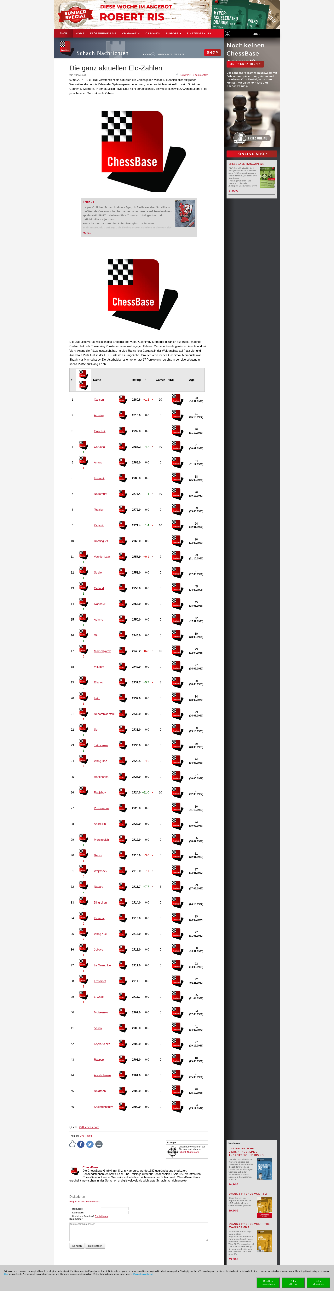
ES (179, 54)
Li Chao (99, 996)
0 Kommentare (200, 75)
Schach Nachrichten (102, 53)
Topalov (99, 509)
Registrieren (101, 1216)
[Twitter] (90, 1144)
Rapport (99, 1059)
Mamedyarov (102, 651)
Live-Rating (86, 1136)
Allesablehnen (293, 1282)
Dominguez (101, 541)
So (95, 729)
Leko (97, 698)
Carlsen (99, 399)
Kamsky (99, 918)
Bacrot (98, 855)
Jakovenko (101, 745)
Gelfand (99, 588)
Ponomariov (101, 808)
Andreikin (100, 823)
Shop (63, 33)
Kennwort (77, 1212)
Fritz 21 (88, 202)
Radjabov (100, 792)
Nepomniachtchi (104, 714)
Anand (98, 462)
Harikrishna (101, 776)
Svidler (98, 572)
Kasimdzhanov (103, 1106)
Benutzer (77, 1208)
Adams (98, 619)
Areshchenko (102, 1075)
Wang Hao (100, 761)
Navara (98, 886)
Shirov (98, 1028)
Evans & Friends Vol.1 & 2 (247, 1193)
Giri (96, 635)
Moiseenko (101, 1012)
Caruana (99, 446)
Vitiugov (99, 666)
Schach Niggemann (189, 1152)
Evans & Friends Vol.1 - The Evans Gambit (249, 1225)
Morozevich (101, 839)
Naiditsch (100, 1091)
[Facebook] (81, 1144)
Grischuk (100, 431)
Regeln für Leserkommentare (84, 1201)
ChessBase (90, 1167)
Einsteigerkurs (199, 33)
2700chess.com (89, 1127)
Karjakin (99, 525)
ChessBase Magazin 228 (246, 164)
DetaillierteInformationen (268, 1282)
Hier (6, 1274)
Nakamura (100, 493)
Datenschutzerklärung (143, 1274)
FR (183, 54)
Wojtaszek (100, 871)
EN (175, 54)
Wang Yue (100, 933)
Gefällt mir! (185, 75)
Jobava (98, 949)
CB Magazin (131, 33)
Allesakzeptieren (318, 1282)
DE (171, 54)
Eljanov (98, 682)
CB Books (153, 33)
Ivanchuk (100, 603)
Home (80, 33)
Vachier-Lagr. (102, 556)
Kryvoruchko (102, 1044)
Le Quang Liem (103, 965)
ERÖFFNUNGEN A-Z (103, 33)
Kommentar (76, 1219)
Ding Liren (100, 902)
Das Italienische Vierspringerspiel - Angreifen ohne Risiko (246, 1152)
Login (256, 33)
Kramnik (99, 478)
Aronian (99, 415)
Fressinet (100, 981)
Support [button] (172, 33)
